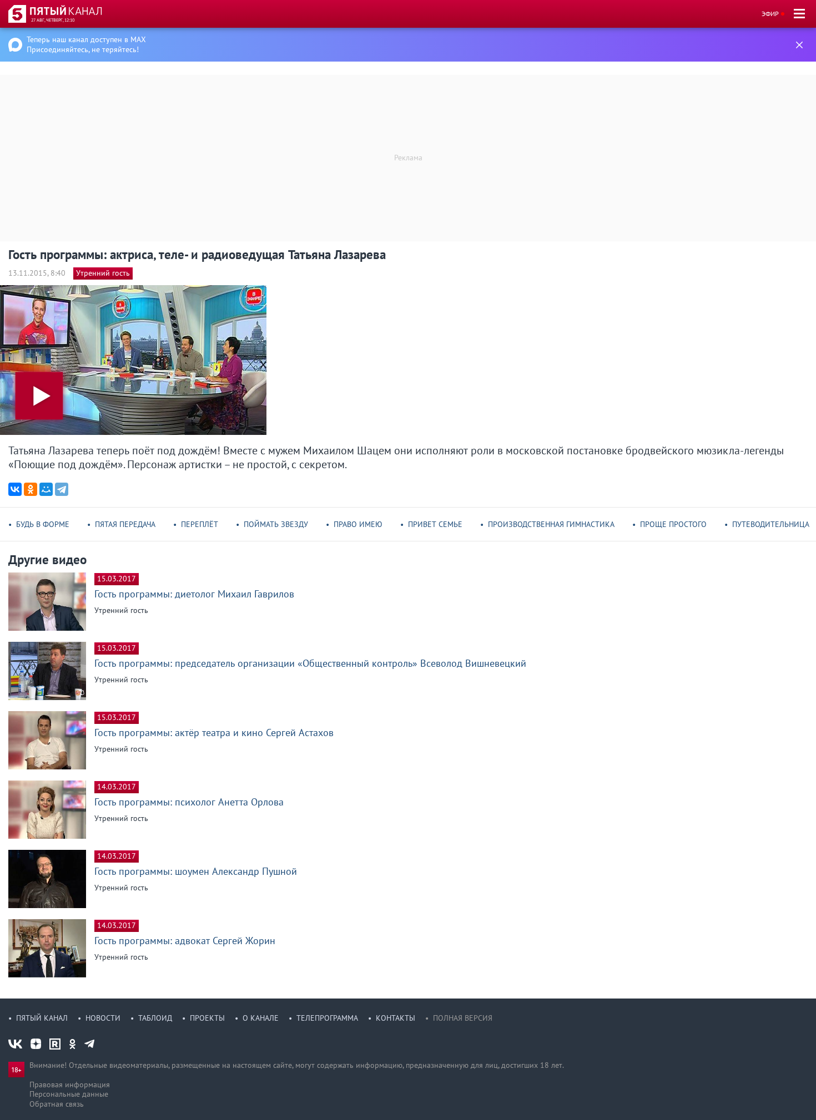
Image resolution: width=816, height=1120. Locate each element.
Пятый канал (42, 1018)
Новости (102, 1018)
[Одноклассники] (30, 489)
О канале (261, 1018)
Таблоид (155, 1018)
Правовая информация (69, 1084)
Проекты (207, 1018)
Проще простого (673, 524)
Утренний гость (103, 273)
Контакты (395, 1018)
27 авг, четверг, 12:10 (52, 20)
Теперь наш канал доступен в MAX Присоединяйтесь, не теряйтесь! (86, 44)
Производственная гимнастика (551, 524)
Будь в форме (42, 524)
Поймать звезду (276, 524)
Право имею (358, 524)
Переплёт (199, 524)
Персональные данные (68, 1094)
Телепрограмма (327, 1018)
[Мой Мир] (46, 489)
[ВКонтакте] (15, 489)
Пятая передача (125, 524)
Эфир (770, 13)
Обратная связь (56, 1104)
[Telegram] (61, 489)
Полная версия (462, 1018)
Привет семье (435, 524)
